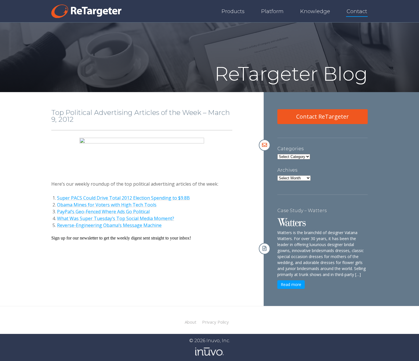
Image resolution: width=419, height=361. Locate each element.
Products (233, 11)
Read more (291, 284)
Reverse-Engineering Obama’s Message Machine (109, 225)
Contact (357, 11)
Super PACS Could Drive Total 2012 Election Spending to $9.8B (123, 198)
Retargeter (86, 11)
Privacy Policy (215, 322)
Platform (272, 11)
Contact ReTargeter (322, 116)
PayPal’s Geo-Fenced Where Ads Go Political (103, 211)
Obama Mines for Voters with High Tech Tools (106, 205)
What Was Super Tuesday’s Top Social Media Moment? (115, 218)
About (190, 322)
